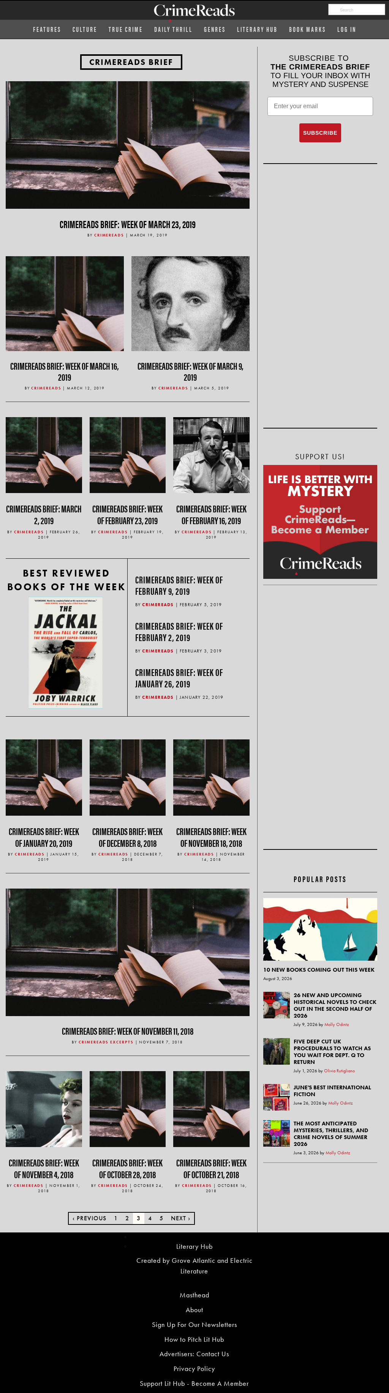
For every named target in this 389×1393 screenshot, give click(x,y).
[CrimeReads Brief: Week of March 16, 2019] (65, 314)
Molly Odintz (336, 1024)
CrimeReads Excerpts (106, 1042)
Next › (180, 1218)
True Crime (126, 29)
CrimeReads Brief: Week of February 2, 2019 (179, 631)
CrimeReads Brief (131, 62)
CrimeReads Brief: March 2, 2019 (44, 514)
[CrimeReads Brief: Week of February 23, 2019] (128, 454)
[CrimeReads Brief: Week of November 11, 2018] (128, 951)
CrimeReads (109, 235)
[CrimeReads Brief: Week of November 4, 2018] (44, 1108)
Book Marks (307, 29)
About (194, 1309)
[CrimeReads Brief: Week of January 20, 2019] (44, 776)
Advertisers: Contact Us (194, 1353)
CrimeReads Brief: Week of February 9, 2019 (179, 585)
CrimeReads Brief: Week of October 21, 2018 (211, 1168)
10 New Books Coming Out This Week (319, 970)
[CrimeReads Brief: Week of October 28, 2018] (128, 1108)
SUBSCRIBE (320, 133)
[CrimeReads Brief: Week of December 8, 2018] (128, 776)
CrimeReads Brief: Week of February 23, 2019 (127, 514)
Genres (215, 29)
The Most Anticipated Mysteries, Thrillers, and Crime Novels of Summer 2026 (331, 1134)
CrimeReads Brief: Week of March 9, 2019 (191, 371)
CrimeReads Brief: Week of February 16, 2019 (211, 514)
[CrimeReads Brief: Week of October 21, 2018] (211, 1108)
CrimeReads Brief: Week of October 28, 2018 (127, 1168)
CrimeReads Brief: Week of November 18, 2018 (211, 837)
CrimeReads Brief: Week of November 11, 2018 (127, 1031)
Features (47, 29)
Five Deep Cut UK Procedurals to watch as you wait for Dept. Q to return (332, 1052)
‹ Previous (89, 1218)
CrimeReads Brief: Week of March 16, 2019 (64, 371)
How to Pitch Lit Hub (194, 1339)
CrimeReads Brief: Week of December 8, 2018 (127, 837)
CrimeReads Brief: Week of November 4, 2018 (44, 1168)
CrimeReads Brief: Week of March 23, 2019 (128, 223)
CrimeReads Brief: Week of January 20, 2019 (44, 837)
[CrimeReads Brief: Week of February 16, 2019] (211, 454)
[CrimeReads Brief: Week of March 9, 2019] (190, 314)
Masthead (194, 1295)
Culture (85, 29)
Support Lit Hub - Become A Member (194, 1383)
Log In (346, 29)
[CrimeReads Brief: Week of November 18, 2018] (211, 776)
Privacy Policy (194, 1368)
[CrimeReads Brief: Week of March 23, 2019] (128, 144)
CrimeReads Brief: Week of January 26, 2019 (179, 677)
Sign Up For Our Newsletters (194, 1324)
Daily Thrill (173, 29)
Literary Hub (257, 29)
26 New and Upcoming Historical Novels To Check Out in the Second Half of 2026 (335, 1005)
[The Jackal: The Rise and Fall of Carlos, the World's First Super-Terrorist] (65, 653)
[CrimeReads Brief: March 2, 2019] (44, 454)
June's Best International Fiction (332, 1091)
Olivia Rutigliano (339, 1071)
